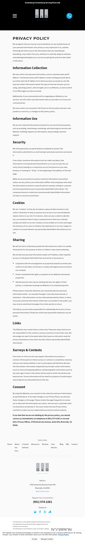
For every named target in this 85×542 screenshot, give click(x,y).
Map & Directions (42, 491)
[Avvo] (49, 512)
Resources (35, 444)
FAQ (67, 444)
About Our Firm (17, 447)
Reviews (45, 444)
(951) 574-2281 (42, 502)
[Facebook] (40, 512)
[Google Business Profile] (35, 512)
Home (9, 444)
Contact (74, 444)
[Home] (41, 15)
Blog (61, 444)
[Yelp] (45, 512)
